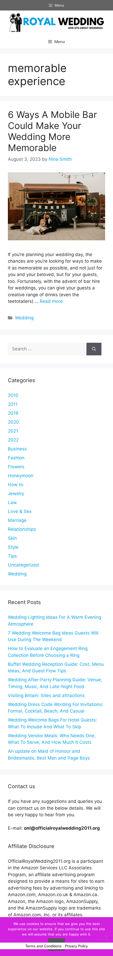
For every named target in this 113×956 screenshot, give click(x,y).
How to (15, 484)
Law (12, 502)
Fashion (16, 457)
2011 (13, 404)
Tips (12, 556)
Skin (12, 538)
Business (17, 448)
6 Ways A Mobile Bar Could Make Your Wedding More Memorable (52, 131)
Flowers (16, 466)
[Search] (93, 349)
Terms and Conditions (43, 946)
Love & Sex (20, 511)
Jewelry (16, 493)
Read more (51, 301)
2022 (13, 440)
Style (13, 547)
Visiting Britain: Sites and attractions (46, 695)
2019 (13, 413)
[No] (106, 936)
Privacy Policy (76, 946)
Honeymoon (20, 475)
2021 (13, 431)
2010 (13, 395)
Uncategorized (23, 565)
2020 (13, 422)
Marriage (17, 520)
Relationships (22, 529)
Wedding (24, 317)
